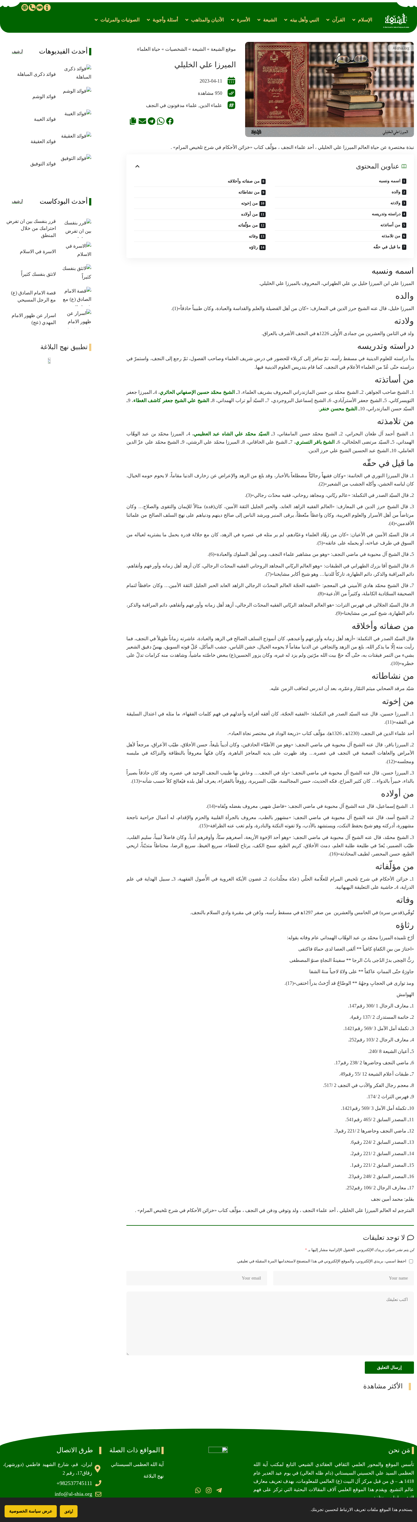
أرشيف (17, 52)
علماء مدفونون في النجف (171, 105)
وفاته (253, 236)
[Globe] (24, 7)
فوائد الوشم (44, 96)
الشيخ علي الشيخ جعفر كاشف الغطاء (171, 400)
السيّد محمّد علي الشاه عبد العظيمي (231, 433)
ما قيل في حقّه (387, 247)
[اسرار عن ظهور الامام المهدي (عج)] (75, 318)
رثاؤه (253, 247)
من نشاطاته (249, 192)
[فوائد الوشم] (75, 96)
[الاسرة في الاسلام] (75, 251)
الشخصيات (176, 49)
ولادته (395, 203)
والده (396, 192)
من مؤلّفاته (248, 225)
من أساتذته (390, 225)
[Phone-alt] (32, 7)
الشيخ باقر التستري (315, 442)
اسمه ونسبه (390, 181)
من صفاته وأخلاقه (244, 181)
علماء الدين (211, 105)
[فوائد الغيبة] (75, 119)
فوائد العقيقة (43, 141)
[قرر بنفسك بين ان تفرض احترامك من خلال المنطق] (75, 228)
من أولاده (249, 214)
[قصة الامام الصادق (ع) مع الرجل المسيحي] (75, 296)
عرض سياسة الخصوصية (30, 1511)
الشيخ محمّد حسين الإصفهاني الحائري (198, 392)
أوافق (68, 1511)
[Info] (47, 7)
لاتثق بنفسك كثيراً (38, 274)
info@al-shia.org (73, 1494)
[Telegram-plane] (219, 1490)
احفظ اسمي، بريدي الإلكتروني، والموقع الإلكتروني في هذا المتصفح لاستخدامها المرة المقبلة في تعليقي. (321, 1261)
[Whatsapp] (198, 1490)
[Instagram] (208, 1490)
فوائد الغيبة (45, 119)
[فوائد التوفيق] (75, 163)
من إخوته (249, 203)
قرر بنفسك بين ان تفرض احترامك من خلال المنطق (31, 228)
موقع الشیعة (223, 49)
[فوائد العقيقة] (75, 141)
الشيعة (199, 49)
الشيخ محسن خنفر (338, 408)
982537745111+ (74, 1483)
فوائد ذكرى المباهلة (36, 74)
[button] (361, 19)
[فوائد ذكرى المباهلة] (75, 74)
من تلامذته (391, 236)
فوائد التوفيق (43, 163)
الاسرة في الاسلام (38, 251)
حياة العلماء (148, 49)
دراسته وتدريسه (386, 214)
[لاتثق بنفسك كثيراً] (75, 273)
